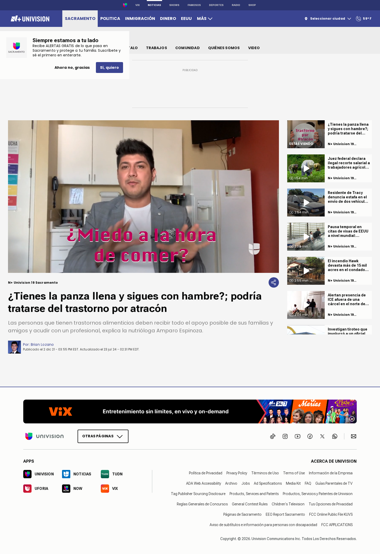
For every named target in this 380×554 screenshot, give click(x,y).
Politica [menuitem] (110, 18)
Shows (174, 5)
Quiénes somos (224, 47)
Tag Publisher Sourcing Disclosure (198, 494)
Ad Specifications (268, 483)
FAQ (308, 483)
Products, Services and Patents (254, 494)
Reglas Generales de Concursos (202, 504)
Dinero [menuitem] (168, 18)
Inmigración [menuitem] (140, 18)
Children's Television (288, 504)
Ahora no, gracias (72, 67)
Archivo (231, 483)
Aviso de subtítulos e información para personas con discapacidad (263, 525)
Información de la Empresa (331, 473)
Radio (236, 5)
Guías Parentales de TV (334, 483)
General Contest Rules (250, 504)
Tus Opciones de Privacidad (331, 504)
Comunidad (187, 47)
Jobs (245, 483)
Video (254, 47)
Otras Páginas (97, 436)
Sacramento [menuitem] (80, 18)
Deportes (216, 5)
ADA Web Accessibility (203, 483)
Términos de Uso (265, 473)
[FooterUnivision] (44, 436)
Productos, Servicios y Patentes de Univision (318, 494)
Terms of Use (294, 473)
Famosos (194, 5)
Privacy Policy (236, 473)
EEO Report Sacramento (285, 514)
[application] (143, 196)
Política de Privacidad (205, 473)
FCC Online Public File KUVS (331, 514)
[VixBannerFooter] (190, 411)
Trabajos (156, 47)
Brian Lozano (42, 344)
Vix (137, 5)
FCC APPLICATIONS (337, 525)
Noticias (154, 5)
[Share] (274, 282)
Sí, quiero (109, 67)
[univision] (29, 18)
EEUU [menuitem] (186, 18)
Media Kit (293, 483)
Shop (252, 5)
